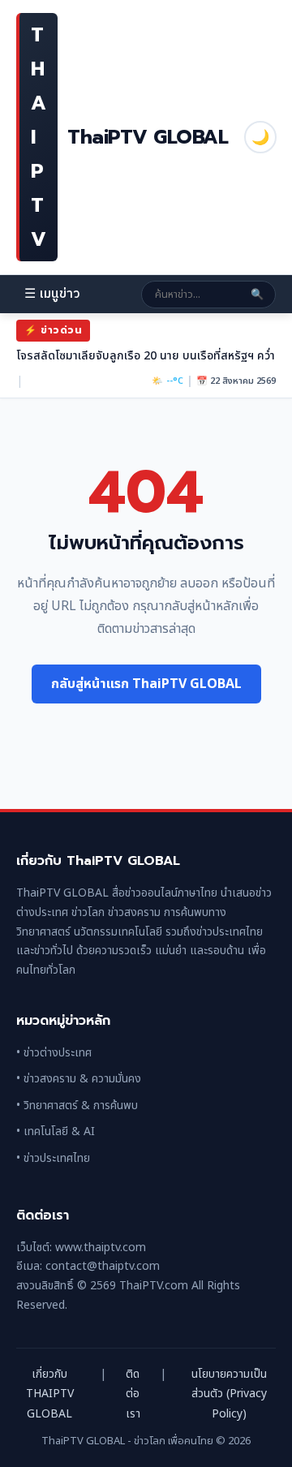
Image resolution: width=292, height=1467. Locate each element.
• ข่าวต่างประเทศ (54, 1052)
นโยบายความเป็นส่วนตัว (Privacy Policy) (229, 1394)
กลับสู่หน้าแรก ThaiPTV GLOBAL (146, 684)
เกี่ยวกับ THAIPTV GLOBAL (50, 1394)
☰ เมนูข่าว (52, 294)
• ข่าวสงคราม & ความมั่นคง (78, 1078)
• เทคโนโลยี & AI (55, 1131)
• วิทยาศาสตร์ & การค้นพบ (77, 1105)
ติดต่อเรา (133, 1394)
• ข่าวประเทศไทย (53, 1158)
